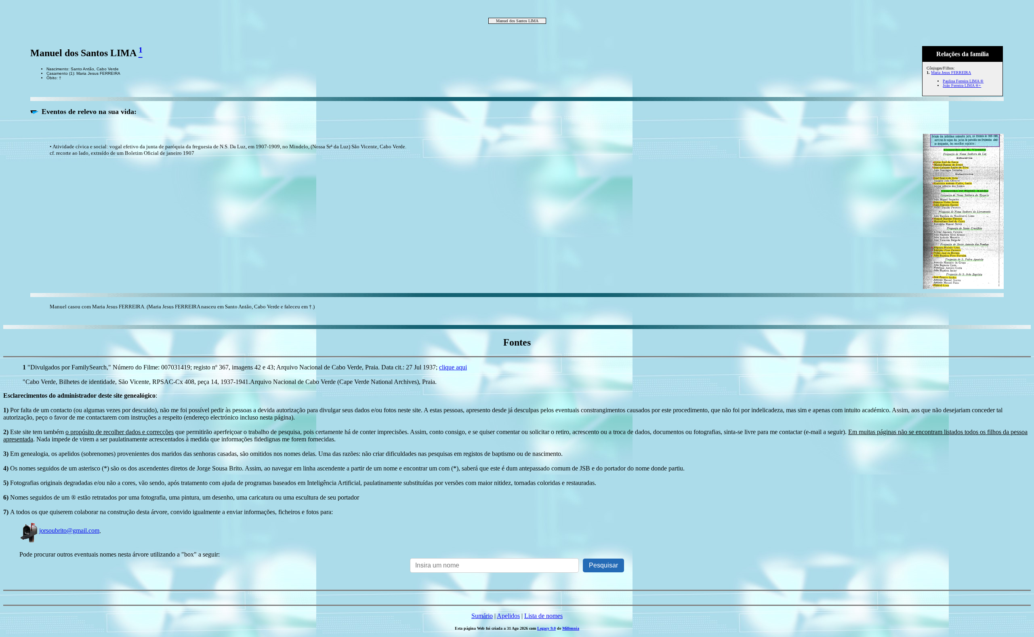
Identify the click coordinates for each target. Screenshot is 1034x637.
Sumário (482, 615)
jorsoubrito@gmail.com (69, 530)
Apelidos (508, 615)
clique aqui (453, 367)
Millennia (570, 628)
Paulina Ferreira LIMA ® (963, 81)
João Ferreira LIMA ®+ (962, 85)
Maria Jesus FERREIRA (951, 72)
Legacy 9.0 (546, 628)
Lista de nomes (543, 615)
